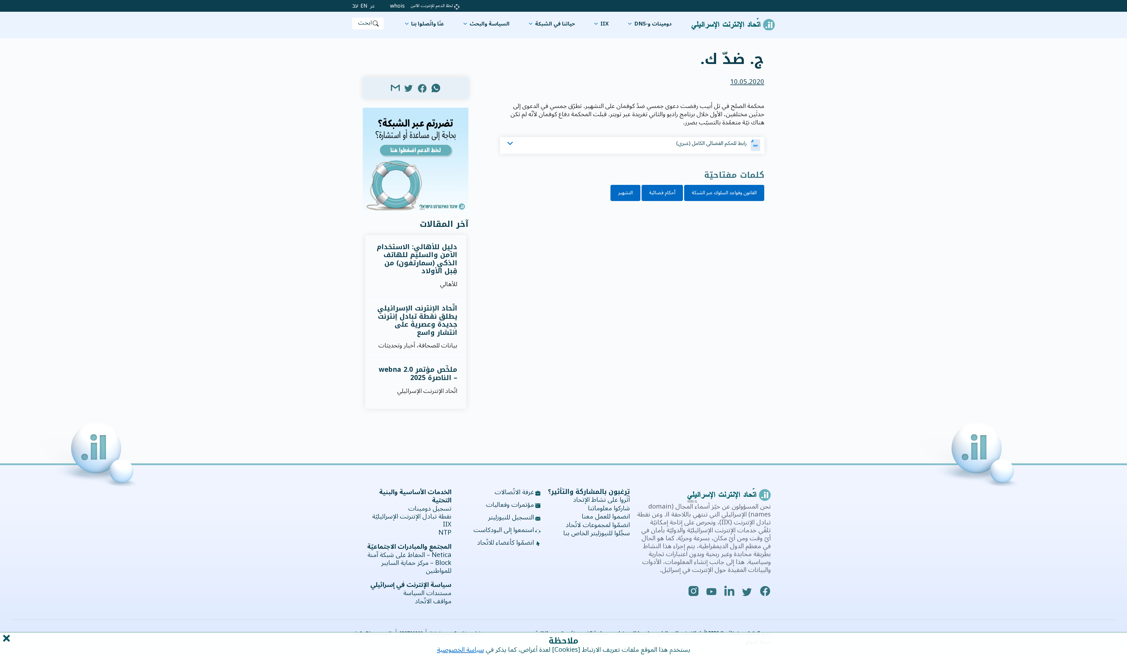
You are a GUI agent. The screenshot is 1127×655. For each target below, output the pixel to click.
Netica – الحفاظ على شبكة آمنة (409, 555)
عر (372, 5)
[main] (563, 54)
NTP (444, 533)
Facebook (765, 591)
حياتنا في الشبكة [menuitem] (555, 23)
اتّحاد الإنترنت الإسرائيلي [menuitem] (733, 21)
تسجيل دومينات (429, 509)
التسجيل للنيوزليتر (511, 518)
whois (397, 5)
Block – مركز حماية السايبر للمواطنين (416, 567)
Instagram (694, 591)
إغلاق (6, 638)
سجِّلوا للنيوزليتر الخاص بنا (596, 533)
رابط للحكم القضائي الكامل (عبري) (711, 143)
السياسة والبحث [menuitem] (489, 23)
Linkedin (729, 591)
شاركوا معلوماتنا (609, 508)
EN (363, 5)
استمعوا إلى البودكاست (503, 530)
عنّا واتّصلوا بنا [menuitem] (427, 23)
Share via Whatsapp (435, 88)
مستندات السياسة (427, 593)
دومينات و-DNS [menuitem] (653, 23)
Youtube (711, 591)
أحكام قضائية (662, 193)
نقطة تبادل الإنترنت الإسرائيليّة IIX (411, 521)
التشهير (625, 193)
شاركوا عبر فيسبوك (422, 88)
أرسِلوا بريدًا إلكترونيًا (395, 88)
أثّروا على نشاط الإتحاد (601, 500)
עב (355, 5)
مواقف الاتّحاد (433, 601)
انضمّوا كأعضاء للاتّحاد (505, 543)
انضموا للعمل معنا (606, 516)
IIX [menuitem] (604, 23)
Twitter (747, 591)
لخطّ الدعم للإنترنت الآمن (432, 5)
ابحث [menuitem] (365, 23)
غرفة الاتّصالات (514, 492)
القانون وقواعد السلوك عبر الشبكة (724, 193)
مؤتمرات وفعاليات (510, 505)
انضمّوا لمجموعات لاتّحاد (598, 525)
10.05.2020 (747, 82)
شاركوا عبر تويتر (408, 88)
